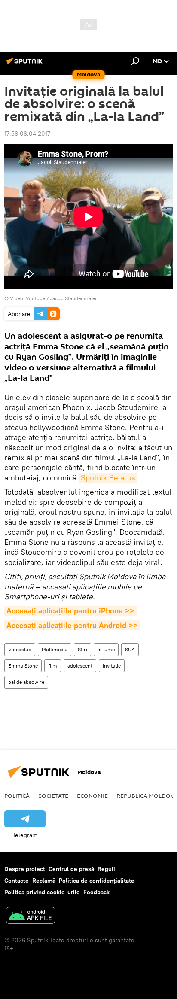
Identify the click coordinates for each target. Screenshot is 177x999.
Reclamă (43, 880)
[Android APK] (30, 916)
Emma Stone (23, 665)
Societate (53, 795)
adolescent (79, 665)
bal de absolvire (26, 682)
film (52, 665)
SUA (130, 649)
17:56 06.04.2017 (27, 133)
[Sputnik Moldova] (25, 64)
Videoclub (19, 649)
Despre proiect (24, 869)
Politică (17, 795)
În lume (106, 649)
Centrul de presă (71, 869)
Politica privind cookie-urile (42, 892)
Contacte (16, 880)
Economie (92, 795)
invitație (112, 665)
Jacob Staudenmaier (73, 298)
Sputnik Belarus (108, 478)
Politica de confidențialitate (96, 880)
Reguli (106, 869)
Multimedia (54, 649)
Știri (82, 649)
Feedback (96, 892)
